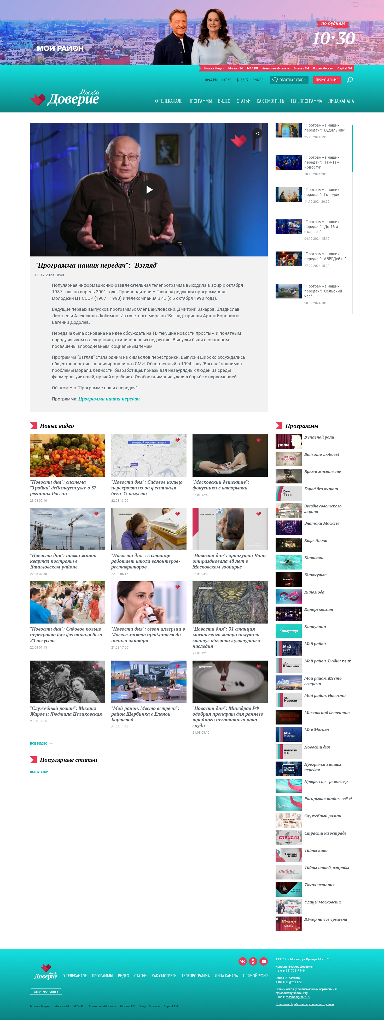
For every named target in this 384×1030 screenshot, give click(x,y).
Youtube (263, 961)
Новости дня (317, 747)
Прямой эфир (327, 79)
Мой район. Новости (325, 695)
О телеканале (168, 101)
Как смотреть (270, 101)
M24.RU (252, 68)
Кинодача (313, 557)
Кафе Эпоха (315, 540)
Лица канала (341, 101)
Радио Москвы (323, 68)
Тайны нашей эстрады (326, 867)
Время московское (322, 471)
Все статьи (39, 772)
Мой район (315, 643)
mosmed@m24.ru (298, 997)
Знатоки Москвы (321, 523)
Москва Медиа (214, 68)
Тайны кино (316, 850)
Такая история (319, 885)
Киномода (314, 592)
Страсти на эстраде (325, 833)
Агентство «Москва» (276, 68)
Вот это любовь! (321, 454)
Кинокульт (315, 575)
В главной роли (319, 437)
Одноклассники (253, 961)
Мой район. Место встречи (323, 680)
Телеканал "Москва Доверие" (64, 97)
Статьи (244, 101)
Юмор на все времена (325, 919)
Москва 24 (235, 68)
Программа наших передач (109, 399)
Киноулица (315, 626)
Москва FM (301, 68)
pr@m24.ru (293, 982)
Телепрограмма (306, 101)
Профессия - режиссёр (326, 781)
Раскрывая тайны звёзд (328, 798)
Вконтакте (242, 961)
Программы (200, 101)
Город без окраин (321, 489)
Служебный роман (322, 816)
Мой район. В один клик (327, 661)
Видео (224, 101)
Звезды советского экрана (323, 508)
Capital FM (345, 68)
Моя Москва (316, 730)
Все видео (38, 743)
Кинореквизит (318, 609)
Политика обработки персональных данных (305, 1004)
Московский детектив (327, 712)
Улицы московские (323, 902)
